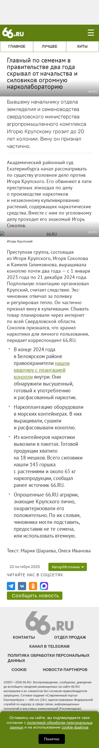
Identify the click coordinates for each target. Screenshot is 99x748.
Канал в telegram (49, 646)
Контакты (24, 637)
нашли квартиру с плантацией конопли (42, 370)
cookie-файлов (75, 727)
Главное (16, 46)
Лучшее (49, 46)
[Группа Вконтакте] (22, 586)
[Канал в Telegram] (11, 586)
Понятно (51, 739)
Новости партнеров (65, 669)
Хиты (82, 46)
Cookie (19, 669)
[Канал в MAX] (44, 586)
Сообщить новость (35, 595)
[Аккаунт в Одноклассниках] (33, 586)
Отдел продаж (70, 637)
